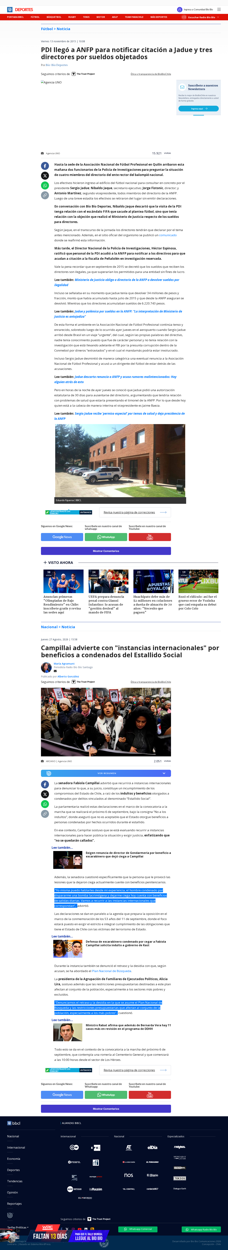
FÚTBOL (35, 17)
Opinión (12, 1192)
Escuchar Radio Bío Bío (202, 17)
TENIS (86, 17)
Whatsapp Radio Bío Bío (203, 1229)
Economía (13, 1159)
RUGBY (72, 17)
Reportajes (14, 1204)
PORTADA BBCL (15, 17)
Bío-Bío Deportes (57, 65)
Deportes (13, 1170)
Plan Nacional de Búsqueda (111, 971)
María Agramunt (64, 663)
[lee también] (68, 860)
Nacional (13, 1136)
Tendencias (14, 1181)
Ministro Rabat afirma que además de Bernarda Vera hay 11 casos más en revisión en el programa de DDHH (128, 1027)
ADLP (115, 17)
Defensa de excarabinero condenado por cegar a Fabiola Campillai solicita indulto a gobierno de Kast (126, 943)
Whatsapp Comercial (140, 1229)
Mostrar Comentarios (106, 550)
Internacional (16, 1147)
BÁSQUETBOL (54, 17)
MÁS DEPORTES (159, 17)
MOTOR (101, 17)
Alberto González (68, 676)
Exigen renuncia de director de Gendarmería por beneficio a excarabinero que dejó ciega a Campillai (128, 854)
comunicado (168, 235)
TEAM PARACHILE (134, 17)
